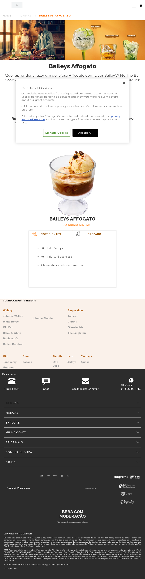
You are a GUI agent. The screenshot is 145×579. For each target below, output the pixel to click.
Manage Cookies (56, 132)
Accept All (85, 132)
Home (7, 15)
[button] (72, 403)
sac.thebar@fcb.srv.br (85, 388)
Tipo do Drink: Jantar (72, 225)
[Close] (124, 83)
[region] (72, 110)
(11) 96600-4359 (131, 388)
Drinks (25, 15)
